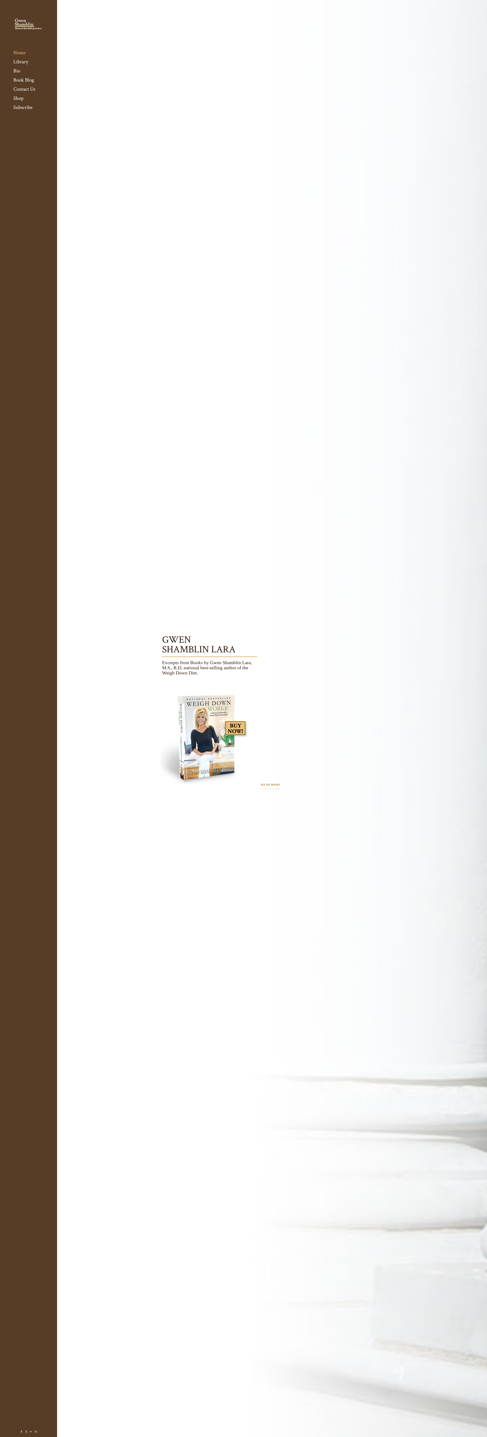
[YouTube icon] (31, 1432)
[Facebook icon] (21, 1432)
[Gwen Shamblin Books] (28, 24)
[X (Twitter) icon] (26, 1432)
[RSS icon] (35, 1432)
